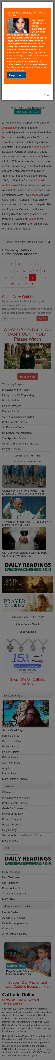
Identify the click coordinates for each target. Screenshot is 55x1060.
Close (46, 95)
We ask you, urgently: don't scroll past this (26, 13)
